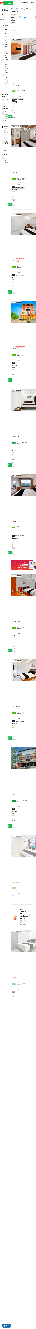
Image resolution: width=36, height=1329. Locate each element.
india (12, 8)
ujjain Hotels (16, 9)
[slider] (3, 17)
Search (8, 3)
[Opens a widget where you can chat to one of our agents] (6, 1326)
